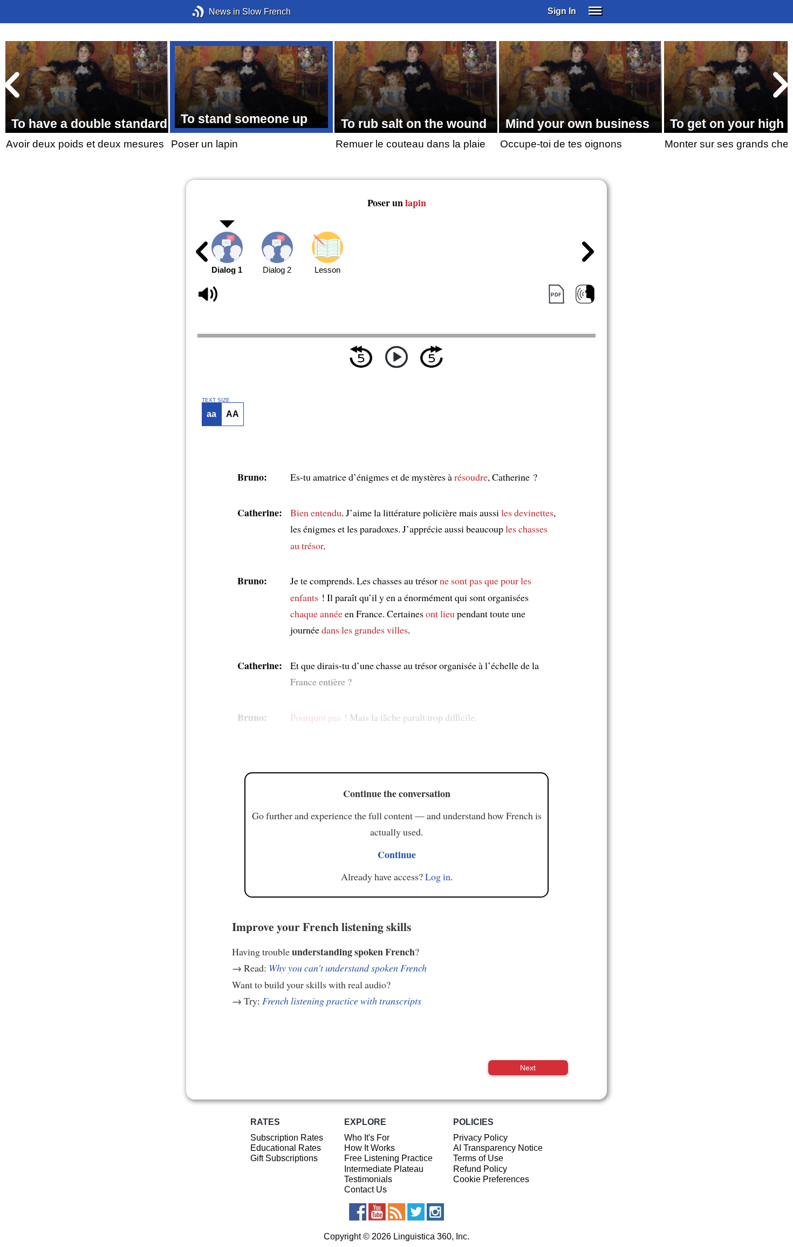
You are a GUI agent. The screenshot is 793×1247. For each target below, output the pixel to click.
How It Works (369, 1147)
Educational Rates (285, 1147)
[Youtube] (377, 1212)
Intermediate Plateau (383, 1169)
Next (528, 1067)
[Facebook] (357, 1212)
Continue (397, 854)
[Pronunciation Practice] (585, 295)
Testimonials (368, 1179)
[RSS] (396, 1212)
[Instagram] (435, 1212)
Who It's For (366, 1137)
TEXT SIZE (216, 400)
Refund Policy (480, 1169)
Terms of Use (478, 1158)
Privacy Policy (480, 1137)
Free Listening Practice (388, 1158)
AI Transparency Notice (498, 1147)
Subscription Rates (286, 1137)
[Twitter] (416, 1212)
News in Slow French (214, 11)
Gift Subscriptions (284, 1158)
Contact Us (365, 1189)
